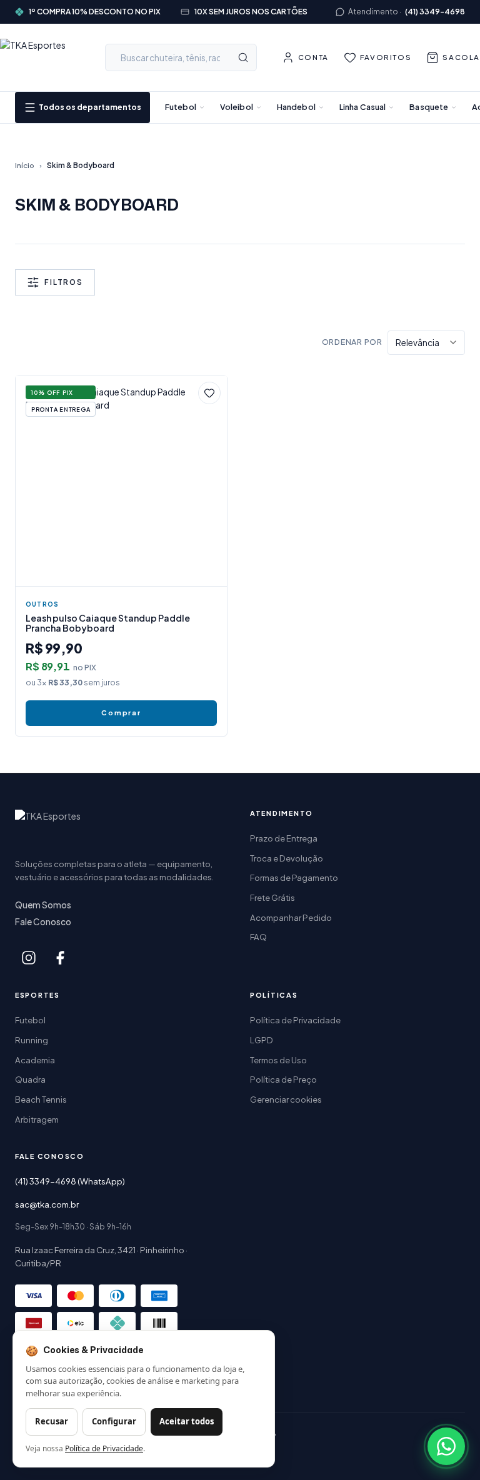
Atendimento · (406, 11)
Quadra (30, 1079)
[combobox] (181, 57)
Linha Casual (362, 107)
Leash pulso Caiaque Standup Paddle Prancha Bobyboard (108, 623)
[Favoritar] (209, 393)
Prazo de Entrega (284, 838)
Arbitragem (37, 1119)
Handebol (296, 107)
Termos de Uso (278, 1060)
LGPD (261, 1040)
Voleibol (236, 107)
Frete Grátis (272, 897)
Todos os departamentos (90, 107)
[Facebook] (60, 957)
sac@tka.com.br (47, 1204)
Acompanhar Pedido (291, 917)
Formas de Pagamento (294, 877)
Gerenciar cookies (286, 1099)
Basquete (428, 107)
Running (31, 1040)
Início (24, 165)
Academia (35, 1060)
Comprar (121, 712)
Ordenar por (352, 342)
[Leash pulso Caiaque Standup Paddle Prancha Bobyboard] (121, 481)
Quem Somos (43, 905)
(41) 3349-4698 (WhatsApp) (70, 1181)
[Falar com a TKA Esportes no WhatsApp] (446, 1446)
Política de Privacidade (295, 1020)
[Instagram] (28, 957)
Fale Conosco (43, 921)
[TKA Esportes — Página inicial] (40, 57)
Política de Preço (283, 1079)
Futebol (180, 107)
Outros (42, 604)
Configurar (114, 1421)
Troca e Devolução (286, 858)
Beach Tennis (41, 1099)
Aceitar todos (186, 1421)
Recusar (51, 1421)
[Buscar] (243, 57)
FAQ (258, 936)
